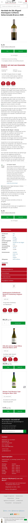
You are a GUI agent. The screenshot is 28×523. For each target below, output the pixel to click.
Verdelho (15, 252)
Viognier (15, 257)
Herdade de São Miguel (18, 242)
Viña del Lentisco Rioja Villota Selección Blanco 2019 (12, 346)
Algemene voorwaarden (9, 500)
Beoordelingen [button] (5, 273)
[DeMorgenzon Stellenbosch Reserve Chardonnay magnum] (14, 286)
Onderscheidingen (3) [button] (7, 269)
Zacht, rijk (6, 299)
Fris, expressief (7, 396)
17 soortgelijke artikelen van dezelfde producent (12, 60)
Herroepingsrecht (17, 502)
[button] (3, 83)
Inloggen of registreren (9, 496)
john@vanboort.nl (6, 450)
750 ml (14, 247)
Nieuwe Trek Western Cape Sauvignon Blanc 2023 (11, 392)
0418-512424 (5, 449)
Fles (7, 51)
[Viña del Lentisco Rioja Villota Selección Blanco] (14, 336)
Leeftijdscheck (19, 500)
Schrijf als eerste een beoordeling (9, 59)
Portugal (15, 239)
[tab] (14, 230)
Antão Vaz (15, 254)
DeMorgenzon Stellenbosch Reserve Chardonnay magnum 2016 (12, 294)
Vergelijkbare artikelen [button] (7, 280)
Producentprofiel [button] (6, 277)
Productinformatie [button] (6, 230)
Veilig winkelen (10, 498)
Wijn (14, 233)
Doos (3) (20, 367)
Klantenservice (19, 496)
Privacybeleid (8, 502)
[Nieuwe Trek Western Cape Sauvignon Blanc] (14, 380)
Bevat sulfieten (16, 259)
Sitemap (17, 498)
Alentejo (15, 240)
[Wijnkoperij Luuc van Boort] (10, 2)
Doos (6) (20, 51)
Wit (13, 235)
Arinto (14, 255)
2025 (14, 244)
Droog (14, 237)
